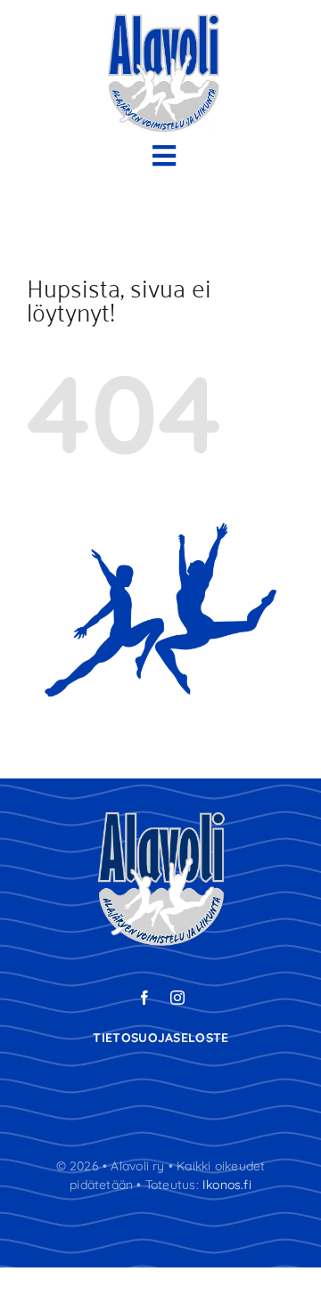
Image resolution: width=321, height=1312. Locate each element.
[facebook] (144, 997)
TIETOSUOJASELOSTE (160, 1038)
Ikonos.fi (226, 1185)
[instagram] (177, 997)
